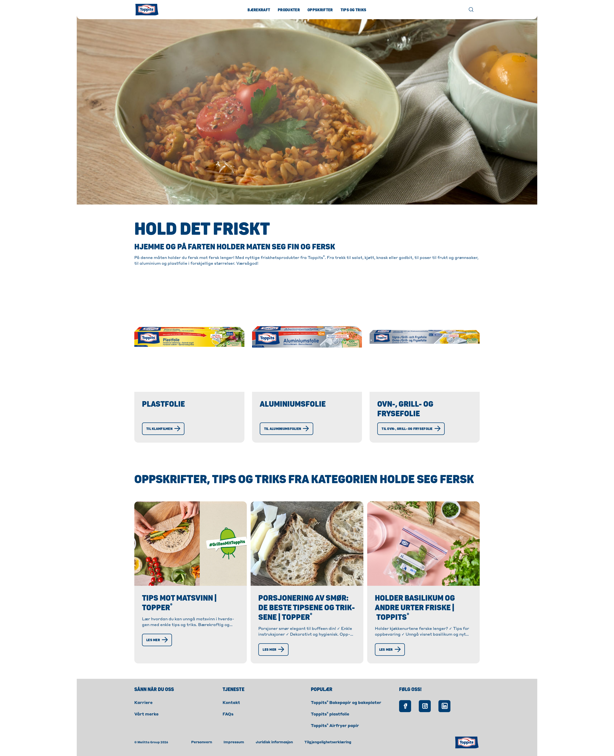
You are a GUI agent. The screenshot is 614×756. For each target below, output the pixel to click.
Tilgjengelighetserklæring (327, 742)
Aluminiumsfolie (293, 404)
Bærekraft (259, 10)
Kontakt (231, 703)
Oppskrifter (320, 10)
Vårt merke (146, 714)
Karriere (143, 703)
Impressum (234, 742)
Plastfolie (163, 404)
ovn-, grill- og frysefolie (405, 409)
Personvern (201, 742)
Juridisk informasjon (274, 742)
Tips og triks (353, 10)
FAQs (228, 714)
